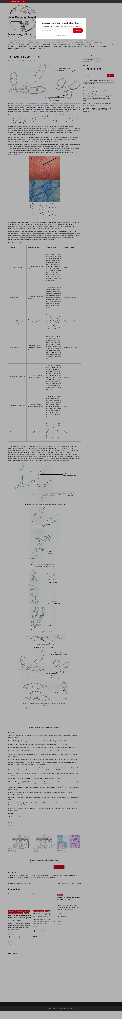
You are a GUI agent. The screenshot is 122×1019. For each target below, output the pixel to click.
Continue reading (61, 35)
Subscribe (78, 30)
